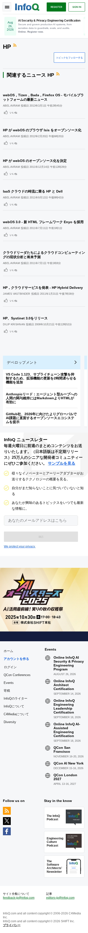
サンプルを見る (61, 463)
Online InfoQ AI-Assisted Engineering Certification (67, 730)
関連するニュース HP (30, 75)
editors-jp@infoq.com (60, 897)
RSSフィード (15, 45)
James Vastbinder (16, 293)
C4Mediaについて (16, 714)
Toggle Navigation (6, 6)
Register (56, 6)
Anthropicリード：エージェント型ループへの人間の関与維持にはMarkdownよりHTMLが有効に (41, 398)
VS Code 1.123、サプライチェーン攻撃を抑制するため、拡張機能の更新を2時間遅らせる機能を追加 (41, 378)
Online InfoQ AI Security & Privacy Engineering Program (69, 663)
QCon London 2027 (65, 777)
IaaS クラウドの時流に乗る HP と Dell (33, 191)
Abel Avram (11, 105)
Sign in (76, 6)
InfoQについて (14, 706)
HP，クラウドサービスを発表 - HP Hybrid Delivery (43, 288)
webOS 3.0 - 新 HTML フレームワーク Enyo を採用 (43, 222)
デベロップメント (22, 362)
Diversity (10, 722)
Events (9, 683)
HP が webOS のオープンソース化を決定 (35, 161)
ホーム (8, 651)
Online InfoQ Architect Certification (64, 685)
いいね (13, 112)
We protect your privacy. (19, 546)
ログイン (10, 667)
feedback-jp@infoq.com (18, 897)
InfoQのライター (15, 698)
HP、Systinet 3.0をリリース (25, 318)
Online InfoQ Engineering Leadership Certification (64, 706)
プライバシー (12, 925)
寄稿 (7, 690)
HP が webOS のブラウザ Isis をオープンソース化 (42, 130)
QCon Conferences (17, 675)
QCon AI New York (69, 763)
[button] (41, 537)
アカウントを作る (16, 659)
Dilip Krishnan (14, 324)
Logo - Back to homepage (27, 6)
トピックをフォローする (69, 57)
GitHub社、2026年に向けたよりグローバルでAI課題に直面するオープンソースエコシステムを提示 (41, 418)
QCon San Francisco (62, 749)
